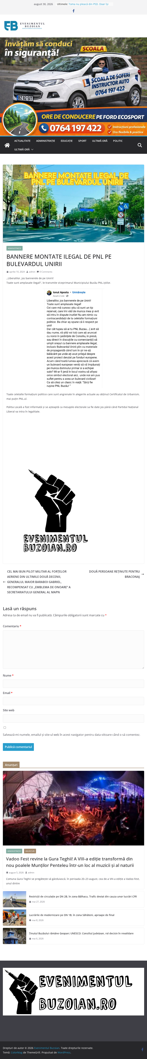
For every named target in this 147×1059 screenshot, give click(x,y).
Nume (8, 675)
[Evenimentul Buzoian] (73, 40)
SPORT (82, 140)
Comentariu (12, 626)
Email (8, 693)
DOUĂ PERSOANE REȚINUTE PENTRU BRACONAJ (114, 574)
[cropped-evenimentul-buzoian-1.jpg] (52, 470)
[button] (32, 149)
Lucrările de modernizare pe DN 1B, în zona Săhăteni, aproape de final (71, 915)
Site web (8, 710)
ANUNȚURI (30, 851)
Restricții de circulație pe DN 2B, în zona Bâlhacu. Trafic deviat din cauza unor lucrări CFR (83, 896)
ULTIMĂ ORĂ (99, 140)
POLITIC (118, 140)
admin (32, 271)
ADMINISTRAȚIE (45, 140)
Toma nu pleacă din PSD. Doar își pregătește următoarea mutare (88, 5)
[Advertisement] (73, 443)
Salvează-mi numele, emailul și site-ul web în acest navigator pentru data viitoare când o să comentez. (71, 735)
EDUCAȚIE (67, 140)
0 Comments (46, 271)
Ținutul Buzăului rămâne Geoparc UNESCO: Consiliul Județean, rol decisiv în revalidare (81, 933)
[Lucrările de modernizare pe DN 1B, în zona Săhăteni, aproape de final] (14, 918)
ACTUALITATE (22, 140)
